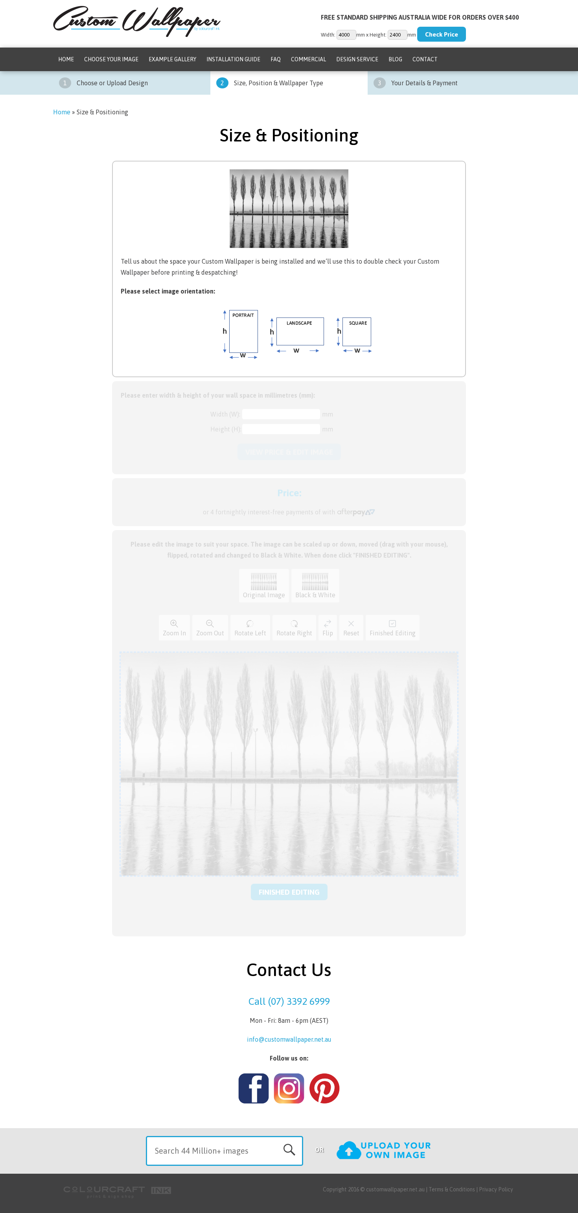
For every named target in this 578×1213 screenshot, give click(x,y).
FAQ (276, 59)
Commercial (308, 59)
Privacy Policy (496, 1189)
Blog (395, 59)
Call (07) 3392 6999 (289, 1001)
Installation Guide (233, 59)
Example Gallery (172, 59)
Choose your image (111, 59)
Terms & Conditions (452, 1189)
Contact (425, 59)
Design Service (357, 59)
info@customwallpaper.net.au (289, 1039)
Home (66, 59)
